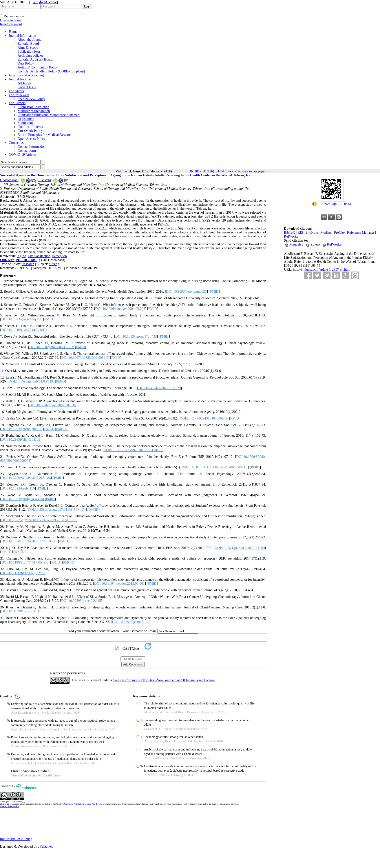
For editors (16, 91)
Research (28, 264)
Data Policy (26, 63)
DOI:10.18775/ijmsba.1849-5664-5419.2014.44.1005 (38, 520)
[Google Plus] (345, 275)
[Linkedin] (336, 275)
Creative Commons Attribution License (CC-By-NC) (79, 804)
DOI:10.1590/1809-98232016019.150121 (133, 450)
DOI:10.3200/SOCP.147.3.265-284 (26, 478)
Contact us (16, 142)
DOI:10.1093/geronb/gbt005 (21, 429)
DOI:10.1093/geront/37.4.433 (136, 336)
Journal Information (22, 35)
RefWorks (291, 236)
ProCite (339, 232)
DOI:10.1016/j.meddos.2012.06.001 (119, 583)
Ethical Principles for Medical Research (45, 135)
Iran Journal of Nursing (16, 839)
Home (13, 31)
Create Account (11, 20)
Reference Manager (360, 232)
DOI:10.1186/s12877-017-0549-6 (24, 562)
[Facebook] (308, 275)
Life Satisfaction (39, 256)
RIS (300, 232)
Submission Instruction (33, 107)
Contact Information (32, 146)
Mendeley (296, 244)
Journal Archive (20, 79)
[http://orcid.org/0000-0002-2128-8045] (55, 181)
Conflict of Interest (31, 127)
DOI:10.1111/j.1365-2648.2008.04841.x (220, 467)
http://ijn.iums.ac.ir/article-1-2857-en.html (321, 269)
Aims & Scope (28, 47)
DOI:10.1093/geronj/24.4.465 (22, 499)
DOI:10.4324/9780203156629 (159, 388)
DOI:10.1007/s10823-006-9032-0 (84, 357)
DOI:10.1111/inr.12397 (17, 573)
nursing (54, 264)
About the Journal (30, 39)
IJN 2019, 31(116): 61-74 (206, 171)
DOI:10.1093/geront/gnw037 (186, 291)
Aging (21, 256)
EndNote (311, 232)
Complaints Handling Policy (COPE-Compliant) (51, 71)
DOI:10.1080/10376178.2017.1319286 (28, 541)
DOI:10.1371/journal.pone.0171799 (240, 548)
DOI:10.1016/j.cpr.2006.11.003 (51, 347)
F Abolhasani (9, 180)
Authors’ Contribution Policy (38, 67)
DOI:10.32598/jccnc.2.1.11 (20, 611)
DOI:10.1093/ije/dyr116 (18, 488)
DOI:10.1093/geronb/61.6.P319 (31, 381)
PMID (214, 291)
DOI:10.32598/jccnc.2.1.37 (131, 622)
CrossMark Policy (30, 131)
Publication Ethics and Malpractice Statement (49, 115)
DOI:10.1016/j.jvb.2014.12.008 (23, 330)
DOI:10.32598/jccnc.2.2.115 (81, 600)
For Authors (17, 103)
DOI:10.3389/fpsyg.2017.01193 (50, 509)
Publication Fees (29, 51)
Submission (26, 123)
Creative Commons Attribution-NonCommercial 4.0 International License (164, 680)
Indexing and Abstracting (26, 75)
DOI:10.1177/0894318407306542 (203, 418)
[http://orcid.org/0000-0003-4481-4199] (23, 181)
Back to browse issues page (245, 171)
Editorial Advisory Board (35, 59)
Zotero (315, 244)
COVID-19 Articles (22, 154)
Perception (59, 256)
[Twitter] (317, 275)
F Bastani (44, 180)
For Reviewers (19, 95)
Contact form (27, 150)
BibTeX (289, 232)
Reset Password (11, 24)
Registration (26, 119)
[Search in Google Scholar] (28, 181)
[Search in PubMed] (33, 181)
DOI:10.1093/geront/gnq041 (21, 319)
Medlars (326, 232)
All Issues (24, 83)
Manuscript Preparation (34, 111)
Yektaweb (46, 846)
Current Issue (27, 87)
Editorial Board (28, 43)
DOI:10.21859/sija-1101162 (20, 439)
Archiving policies (30, 55)
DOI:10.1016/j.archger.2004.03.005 (120, 308)
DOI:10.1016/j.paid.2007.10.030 (52, 405)
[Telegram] (327, 275)
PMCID (61, 429)
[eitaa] (355, 275)
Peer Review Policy (31, 99)
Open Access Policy (32, 138)
